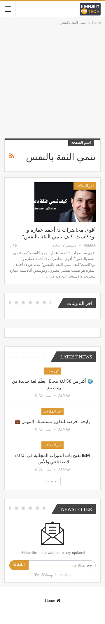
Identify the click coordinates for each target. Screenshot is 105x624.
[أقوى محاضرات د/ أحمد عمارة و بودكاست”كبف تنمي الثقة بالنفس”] (65, 201)
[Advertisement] (52, 81)
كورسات (52, 371)
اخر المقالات (85, 186)
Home (50, 600)
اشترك (19, 565)
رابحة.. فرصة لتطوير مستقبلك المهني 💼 (52, 421)
